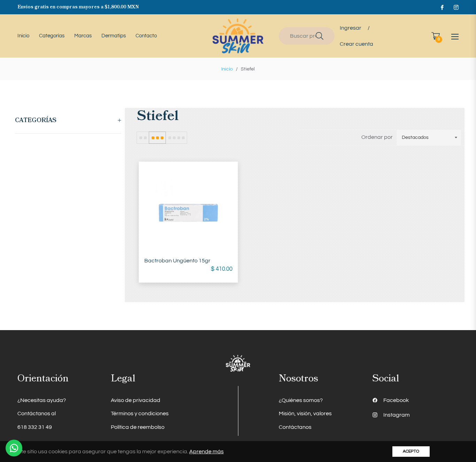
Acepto (411, 451)
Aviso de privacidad (135, 400)
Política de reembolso (137, 427)
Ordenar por (377, 137)
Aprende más (206, 451)
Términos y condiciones (140, 413)
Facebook (396, 400)
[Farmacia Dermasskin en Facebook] (442, 7)
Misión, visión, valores (305, 413)
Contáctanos (295, 427)
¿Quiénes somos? (301, 400)
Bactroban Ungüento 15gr (177, 260)
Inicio (227, 69)
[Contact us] (14, 448)
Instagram (396, 415)
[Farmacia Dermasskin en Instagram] (456, 7)
